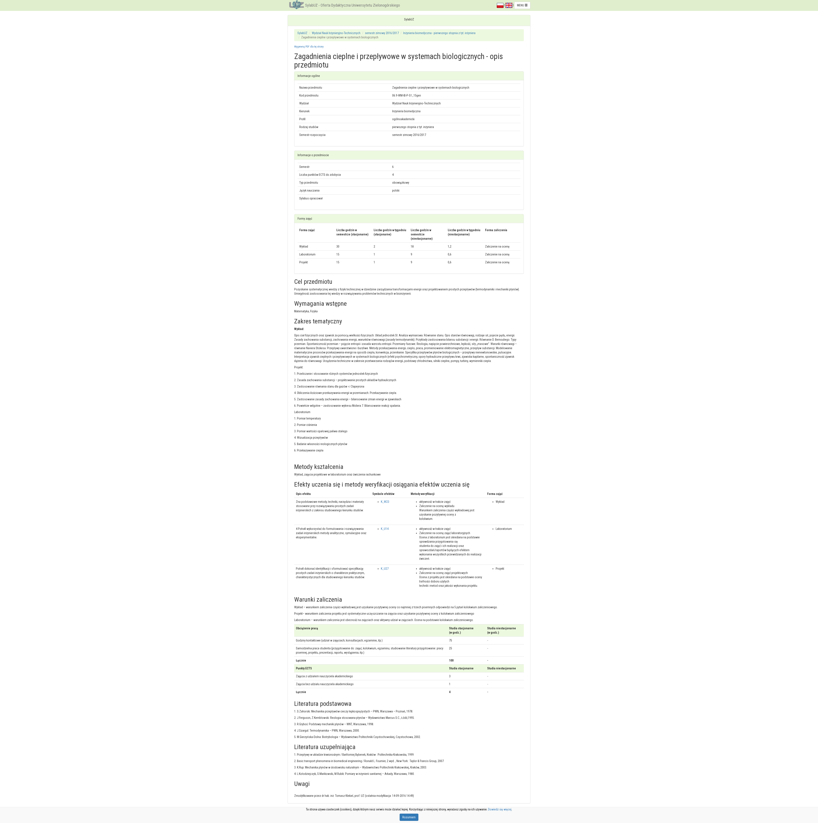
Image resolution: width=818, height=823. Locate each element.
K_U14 (385, 528)
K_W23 (385, 501)
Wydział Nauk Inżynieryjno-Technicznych (336, 33)
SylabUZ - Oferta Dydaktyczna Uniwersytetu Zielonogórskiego (352, 5)
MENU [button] (521, 5)
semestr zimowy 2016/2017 (382, 33)
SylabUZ (302, 33)
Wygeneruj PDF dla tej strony (309, 46)
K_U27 (385, 568)
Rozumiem (409, 817)
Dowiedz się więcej (499, 809)
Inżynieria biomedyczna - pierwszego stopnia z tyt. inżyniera (439, 33)
